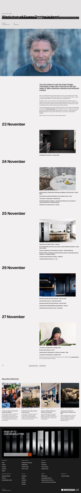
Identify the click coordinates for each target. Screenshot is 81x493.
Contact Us (44, 464)
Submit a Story (44, 468)
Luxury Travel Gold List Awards (48, 482)
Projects (9, 17)
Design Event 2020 (33, 365)
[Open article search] (78, 18)
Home (3, 462)
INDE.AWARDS (56, 17)
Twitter (23, 478)
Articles (4, 17)
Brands (18, 17)
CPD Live (4, 478)
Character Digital (65, 476)
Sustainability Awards (46, 478)
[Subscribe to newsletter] (30, 454)
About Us (43, 462)
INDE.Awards (44, 476)
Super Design (42, 365)
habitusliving (25, 464)
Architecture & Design (27, 462)
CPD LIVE (70, 17)
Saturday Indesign (6, 476)
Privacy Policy (44, 466)
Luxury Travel (25, 468)
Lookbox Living (25, 466)
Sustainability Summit (7, 480)
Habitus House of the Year (47, 480)
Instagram (24, 476)
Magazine (75, 17)
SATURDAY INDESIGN (64, 17)
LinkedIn (23, 482)
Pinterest (24, 484)
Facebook (24, 480)
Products (14, 17)
